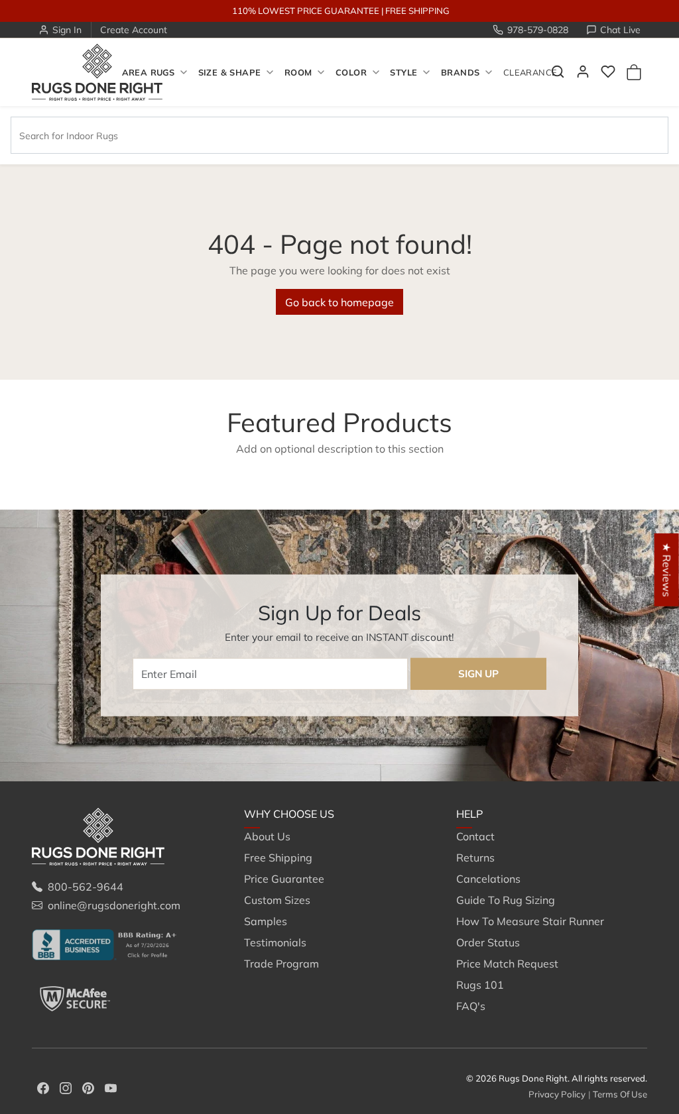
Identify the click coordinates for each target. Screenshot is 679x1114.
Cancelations (488, 878)
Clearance (530, 72)
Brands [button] (460, 72)
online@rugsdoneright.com (114, 905)
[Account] (582, 72)
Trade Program (281, 963)
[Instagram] (65, 1087)
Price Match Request (507, 963)
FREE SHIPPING (417, 10)
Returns (475, 857)
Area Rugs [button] (148, 72)
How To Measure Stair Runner (530, 921)
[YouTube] (110, 1087)
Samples (265, 921)
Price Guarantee (284, 878)
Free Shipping (278, 857)
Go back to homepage (339, 302)
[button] (608, 72)
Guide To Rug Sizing (505, 900)
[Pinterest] (88, 1087)
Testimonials (275, 942)
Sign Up (478, 673)
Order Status (488, 942)
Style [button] (403, 72)
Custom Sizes (277, 900)
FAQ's (470, 1006)
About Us (267, 836)
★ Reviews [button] (667, 569)
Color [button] (351, 72)
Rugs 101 (480, 984)
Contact (475, 836)
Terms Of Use (620, 1094)
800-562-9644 (85, 886)
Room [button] (298, 72)
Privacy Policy (557, 1094)
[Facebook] (43, 1087)
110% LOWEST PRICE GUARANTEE (305, 10)
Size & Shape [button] (229, 72)
